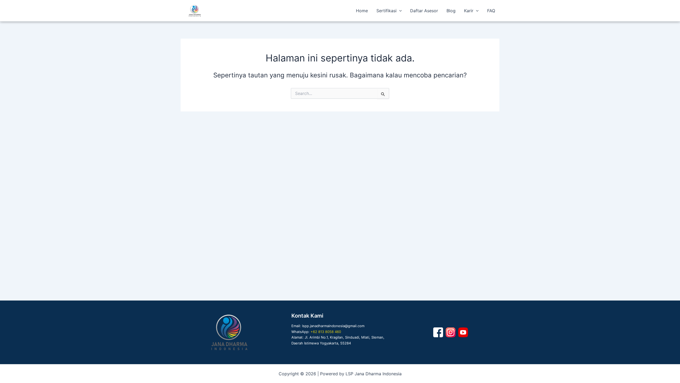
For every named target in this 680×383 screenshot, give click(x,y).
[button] (399, 10)
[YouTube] (463, 332)
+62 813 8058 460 (326, 332)
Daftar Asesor (424, 10)
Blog (451, 10)
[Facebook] (438, 332)
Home (362, 10)
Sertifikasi (386, 10)
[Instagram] (451, 332)
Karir (468, 10)
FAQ (491, 10)
